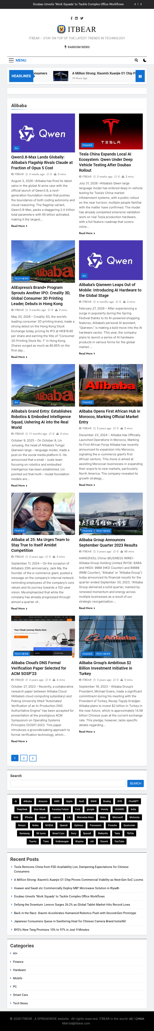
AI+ (16, 148)
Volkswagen (62, 841)
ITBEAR (19, 174)
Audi (81, 801)
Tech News (21, 278)
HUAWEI (119, 809)
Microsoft (117, 817)
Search (16, 776)
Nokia (35, 825)
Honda (104, 809)
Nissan (22, 825)
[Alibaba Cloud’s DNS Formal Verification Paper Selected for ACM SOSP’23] (43, 637)
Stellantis (103, 833)
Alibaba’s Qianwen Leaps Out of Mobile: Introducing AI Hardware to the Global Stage (110, 290)
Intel (16, 817)
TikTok (130, 833)
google (90, 809)
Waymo (79, 841)
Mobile (17, 978)
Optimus (78, 825)
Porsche (112, 825)
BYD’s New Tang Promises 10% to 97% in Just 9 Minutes (51, 930)
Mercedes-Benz (85, 817)
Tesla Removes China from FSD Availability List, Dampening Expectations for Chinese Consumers (72, 4)
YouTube (119, 841)
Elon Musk (39, 809)
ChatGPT (134, 801)
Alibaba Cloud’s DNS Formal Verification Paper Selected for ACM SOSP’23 (38, 668)
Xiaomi (104, 841)
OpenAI (64, 825)
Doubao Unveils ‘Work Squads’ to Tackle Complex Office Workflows (59, 896)
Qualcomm (129, 825)
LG (68, 817)
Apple (69, 801)
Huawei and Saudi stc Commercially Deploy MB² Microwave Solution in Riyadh (66, 888)
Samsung (24, 833)
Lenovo (57, 817)
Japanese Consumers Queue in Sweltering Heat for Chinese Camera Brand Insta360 (70, 921)
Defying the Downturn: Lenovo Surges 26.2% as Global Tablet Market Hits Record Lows (72, 904)
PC (15, 986)
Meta (103, 817)
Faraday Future (60, 809)
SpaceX (87, 833)
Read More (18, 226)
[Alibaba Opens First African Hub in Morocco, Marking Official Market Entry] (111, 385)
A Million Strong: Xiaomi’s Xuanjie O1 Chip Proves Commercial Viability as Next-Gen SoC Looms (78, 880)
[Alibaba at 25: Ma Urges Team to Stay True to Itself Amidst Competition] (43, 514)
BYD (120, 801)
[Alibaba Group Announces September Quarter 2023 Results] (111, 514)
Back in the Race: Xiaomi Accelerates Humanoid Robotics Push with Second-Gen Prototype (75, 913)
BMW (94, 801)
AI (16, 801)
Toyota (32, 841)
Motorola (135, 817)
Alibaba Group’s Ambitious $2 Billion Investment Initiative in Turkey (105, 668)
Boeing (107, 801)
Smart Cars (58, 833)
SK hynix (41, 833)
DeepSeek (22, 809)
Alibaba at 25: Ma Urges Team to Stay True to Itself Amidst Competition (40, 545)
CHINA (139, 1018)
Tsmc (46, 841)
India (133, 809)
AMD (57, 801)
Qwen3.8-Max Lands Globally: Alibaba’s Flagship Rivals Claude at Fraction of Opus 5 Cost (42, 162)
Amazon (43, 801)
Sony (73, 833)
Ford (77, 809)
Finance (87, 145)
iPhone (28, 817)
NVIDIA (49, 825)
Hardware (19, 970)
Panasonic (95, 825)
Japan (42, 817)
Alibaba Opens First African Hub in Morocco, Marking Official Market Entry (109, 416)
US (131, 1018)
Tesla (117, 833)
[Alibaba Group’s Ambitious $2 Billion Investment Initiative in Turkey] (111, 637)
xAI (92, 841)
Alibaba (27, 801)
